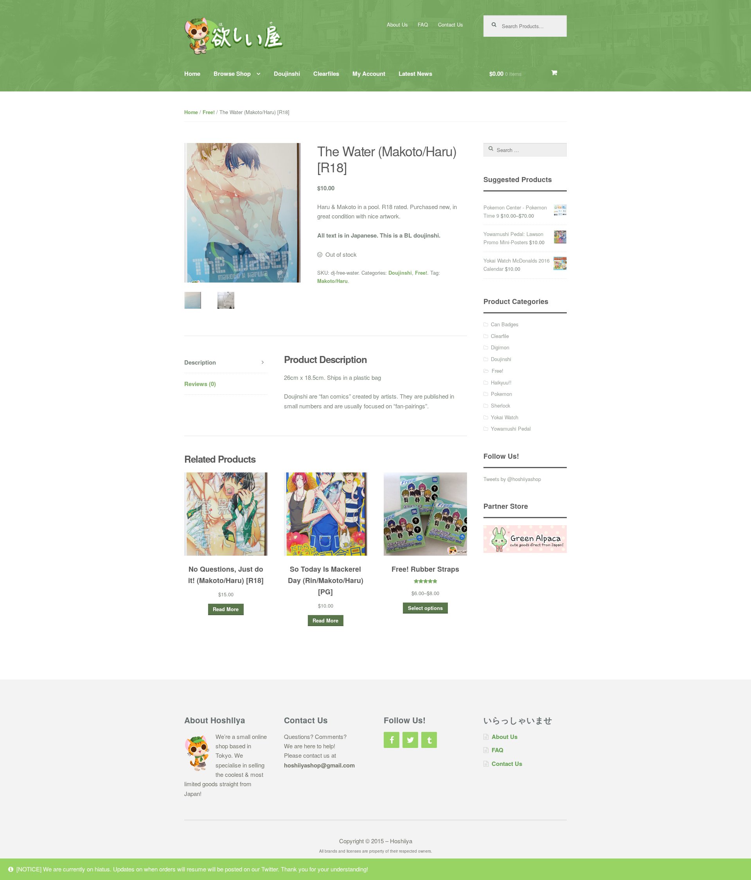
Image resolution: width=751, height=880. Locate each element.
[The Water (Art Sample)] (225, 300)
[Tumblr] (429, 740)
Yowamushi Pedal (511, 428)
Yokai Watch (504, 417)
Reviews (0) (200, 383)
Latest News (415, 73)
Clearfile (500, 336)
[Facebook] (391, 740)
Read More (226, 609)
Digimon (500, 347)
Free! (209, 112)
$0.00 (505, 73)
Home (192, 73)
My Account (368, 73)
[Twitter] (410, 740)
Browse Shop (232, 73)
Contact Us (450, 24)
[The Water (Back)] (192, 300)
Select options (425, 608)
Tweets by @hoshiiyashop (512, 479)
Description (200, 362)
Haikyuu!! (501, 382)
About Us (397, 24)
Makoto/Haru (332, 280)
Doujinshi (287, 73)
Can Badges (504, 324)
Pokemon (501, 393)
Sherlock (500, 405)
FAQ (423, 24)
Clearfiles (326, 73)
